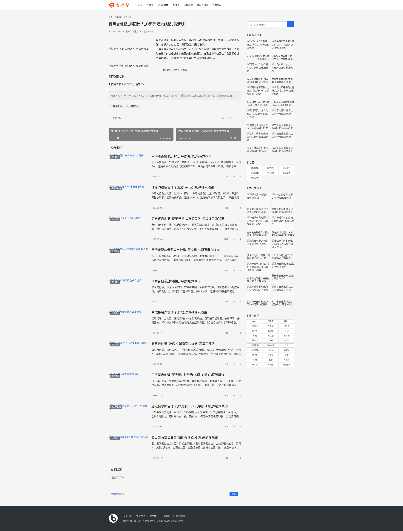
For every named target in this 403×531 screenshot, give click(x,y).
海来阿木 (271, 345)
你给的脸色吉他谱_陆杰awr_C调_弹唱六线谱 (182, 187)
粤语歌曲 (286, 173)
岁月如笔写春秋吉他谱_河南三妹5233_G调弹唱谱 (258, 103)
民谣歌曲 (117, 106)
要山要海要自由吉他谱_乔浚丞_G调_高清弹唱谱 (184, 437)
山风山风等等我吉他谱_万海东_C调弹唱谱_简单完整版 (283, 103)
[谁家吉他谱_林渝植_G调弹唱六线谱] (128, 291)
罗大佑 (271, 350)
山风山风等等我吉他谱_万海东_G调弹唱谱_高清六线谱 (258, 57)
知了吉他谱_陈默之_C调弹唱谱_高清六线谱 (282, 126)
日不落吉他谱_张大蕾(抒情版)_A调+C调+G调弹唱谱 (187, 375)
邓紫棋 (255, 364)
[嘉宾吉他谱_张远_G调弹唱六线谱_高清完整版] (128, 353)
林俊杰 (255, 340)
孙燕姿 (271, 326)
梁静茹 (271, 340)
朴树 (287, 331)
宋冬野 (286, 326)
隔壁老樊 (286, 364)
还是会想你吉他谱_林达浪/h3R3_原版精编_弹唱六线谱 (189, 406)
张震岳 (271, 331)
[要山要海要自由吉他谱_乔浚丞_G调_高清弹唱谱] (128, 447)
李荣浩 (286, 335)
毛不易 (286, 340)
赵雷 (271, 360)
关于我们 (127, 515)
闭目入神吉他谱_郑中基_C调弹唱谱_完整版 (257, 80)
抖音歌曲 (134, 106)
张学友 (255, 331)
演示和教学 (162, 5)
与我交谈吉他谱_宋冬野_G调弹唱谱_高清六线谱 (282, 80)
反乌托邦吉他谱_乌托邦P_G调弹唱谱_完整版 (283, 234)
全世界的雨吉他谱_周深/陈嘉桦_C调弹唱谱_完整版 (283, 257)
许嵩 (287, 355)
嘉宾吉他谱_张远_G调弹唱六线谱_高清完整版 (183, 344)
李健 (255, 335)
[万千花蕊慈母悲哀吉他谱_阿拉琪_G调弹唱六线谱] (128, 260)
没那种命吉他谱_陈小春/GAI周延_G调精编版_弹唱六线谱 (258, 303)
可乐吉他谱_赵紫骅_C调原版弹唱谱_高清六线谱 (257, 211)
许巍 (255, 360)
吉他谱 (149, 5)
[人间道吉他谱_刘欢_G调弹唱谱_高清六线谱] (128, 166)
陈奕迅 (271, 364)
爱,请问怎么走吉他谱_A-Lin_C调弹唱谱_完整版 (257, 127)
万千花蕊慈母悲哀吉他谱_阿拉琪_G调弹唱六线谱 (185, 250)
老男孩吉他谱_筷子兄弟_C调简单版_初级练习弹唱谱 (187, 219)
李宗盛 (271, 335)
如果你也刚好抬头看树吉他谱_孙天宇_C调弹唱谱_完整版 (258, 280)
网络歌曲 (255, 350)
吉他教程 (188, 5)
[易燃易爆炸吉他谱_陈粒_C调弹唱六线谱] (128, 322)
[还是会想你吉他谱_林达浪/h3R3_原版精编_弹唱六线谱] (128, 416)
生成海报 (116, 118)
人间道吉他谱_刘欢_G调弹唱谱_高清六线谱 (181, 156)
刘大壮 (286, 321)
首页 (140, 5)
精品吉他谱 (202, 5)
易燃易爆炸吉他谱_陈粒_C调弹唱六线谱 (179, 312)
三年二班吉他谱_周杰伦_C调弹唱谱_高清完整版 (257, 150)
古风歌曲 (255, 168)
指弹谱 (176, 5)
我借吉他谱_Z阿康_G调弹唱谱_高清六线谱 (258, 257)
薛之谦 (271, 355)
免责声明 (140, 515)
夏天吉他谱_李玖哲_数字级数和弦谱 (283, 277)
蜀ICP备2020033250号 (171, 521)
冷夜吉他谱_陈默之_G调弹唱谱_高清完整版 (282, 149)
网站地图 (180, 515)
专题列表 (217, 5)
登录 (142, 84)
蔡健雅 (255, 355)
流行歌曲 (115, 157)
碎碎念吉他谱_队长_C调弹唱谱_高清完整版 (282, 210)
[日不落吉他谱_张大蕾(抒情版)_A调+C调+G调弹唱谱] (128, 385)
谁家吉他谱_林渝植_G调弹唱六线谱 (176, 281)
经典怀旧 (115, 376)
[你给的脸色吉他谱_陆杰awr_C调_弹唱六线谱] (128, 197)
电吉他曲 (271, 173)
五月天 (271, 321)
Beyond (254, 321)
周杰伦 (255, 326)
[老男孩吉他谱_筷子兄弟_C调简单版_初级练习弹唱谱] (128, 228)
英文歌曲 (255, 178)
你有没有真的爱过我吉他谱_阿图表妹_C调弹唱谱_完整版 (258, 234)
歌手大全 (154, 515)
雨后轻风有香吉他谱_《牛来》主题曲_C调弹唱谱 (283, 57)
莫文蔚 (286, 350)
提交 (234, 494)
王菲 (287, 345)
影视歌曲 (271, 168)
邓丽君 (286, 360)
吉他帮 (145, 521)
